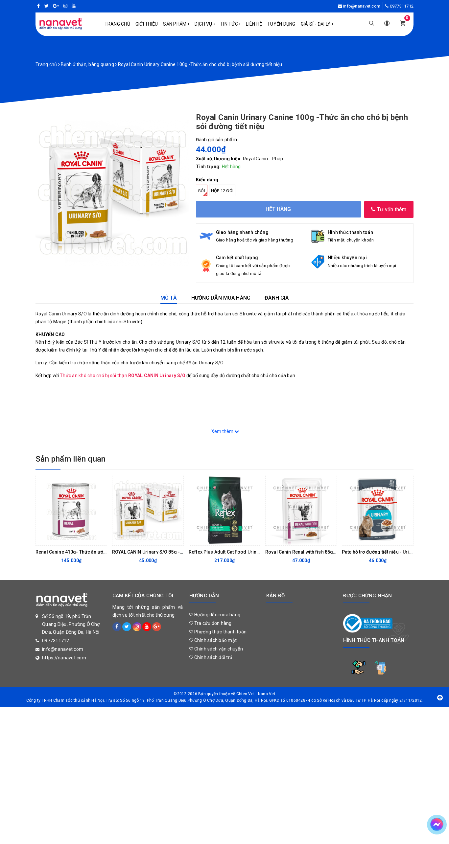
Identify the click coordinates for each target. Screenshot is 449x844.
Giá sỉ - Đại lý (316, 24)
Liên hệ (254, 24)
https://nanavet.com (64, 657)
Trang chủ (117, 24)
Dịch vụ (204, 24)
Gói (201, 190)
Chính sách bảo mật (215, 640)
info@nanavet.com (361, 6)
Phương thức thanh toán (220, 631)
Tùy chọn (142, 538)
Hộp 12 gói (222, 190)
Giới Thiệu (146, 24)
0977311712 (402, 6)
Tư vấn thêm (391, 209)
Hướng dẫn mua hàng (216, 614)
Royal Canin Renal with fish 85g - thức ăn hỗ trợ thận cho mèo (331, 552)
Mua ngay (66, 538)
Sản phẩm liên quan (70, 459)
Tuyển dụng (281, 24)
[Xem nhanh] (100, 538)
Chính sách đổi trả (212, 657)
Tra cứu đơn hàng (212, 623)
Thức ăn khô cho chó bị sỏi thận (122, 375)
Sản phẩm (175, 24)
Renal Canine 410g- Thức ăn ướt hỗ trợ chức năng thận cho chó (103, 552)
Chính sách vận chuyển (218, 648)
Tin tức (229, 24)
